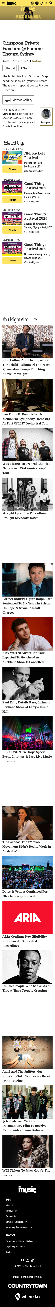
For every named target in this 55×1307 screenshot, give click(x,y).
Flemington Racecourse (37, 193)
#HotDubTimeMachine (33, 171)
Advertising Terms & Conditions (19, 1227)
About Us (10, 1205)
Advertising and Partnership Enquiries (21, 1241)
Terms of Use (11, 1216)
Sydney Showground (35, 224)
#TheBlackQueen (31, 201)
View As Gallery (22, 99)
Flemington (30, 197)
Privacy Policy (11, 1211)
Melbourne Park (33, 163)
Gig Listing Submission (15, 1246)
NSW (49, 227)
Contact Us (10, 1252)
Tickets (12, 169)
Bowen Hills (30, 258)
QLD (40, 258)
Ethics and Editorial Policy (16, 1222)
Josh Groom (37, 60)
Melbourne (30, 166)
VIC (38, 166)
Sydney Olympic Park (35, 227)
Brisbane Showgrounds (36, 254)
